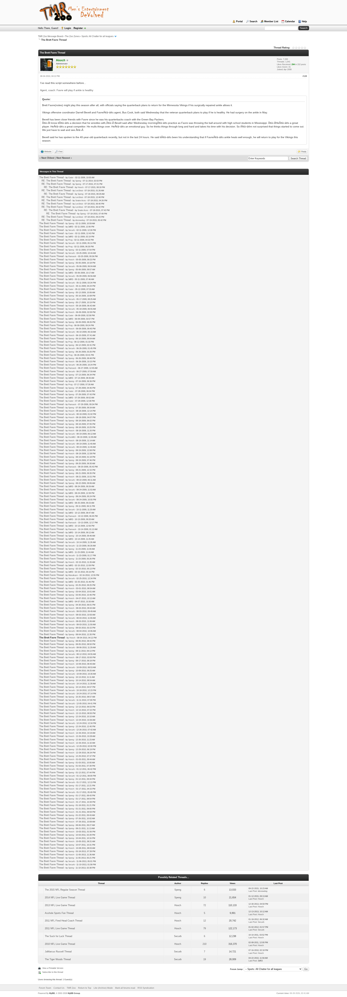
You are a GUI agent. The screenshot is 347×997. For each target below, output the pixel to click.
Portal (239, 21)
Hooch (80, 187)
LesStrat (79, 190)
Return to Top (84, 988)
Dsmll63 (71, 437)
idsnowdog (80, 220)
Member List (271, 21)
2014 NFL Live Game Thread (60, 897)
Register (78, 28)
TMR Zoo (71, 988)
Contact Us (58, 988)
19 (204, 959)
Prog (70, 240)
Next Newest (63, 158)
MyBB (52, 993)
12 (204, 920)
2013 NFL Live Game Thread (60, 905)
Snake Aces (80, 200)
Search (253, 21)
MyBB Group (74, 993)
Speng (78, 181)
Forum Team (45, 988)
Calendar (290, 21)
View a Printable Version (52, 968)
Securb (71, 230)
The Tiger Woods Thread (58, 959)
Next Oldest (47, 158)
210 (204, 944)
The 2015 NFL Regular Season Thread (65, 889)
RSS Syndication (146, 988)
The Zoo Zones (72, 36)
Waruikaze (73, 575)
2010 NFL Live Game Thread (60, 944)
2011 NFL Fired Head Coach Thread (63, 920)
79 (204, 928)
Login (68, 28)
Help (304, 21)
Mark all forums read (125, 988)
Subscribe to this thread (52, 972)
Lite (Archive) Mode (103, 988)
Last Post (253, 891)
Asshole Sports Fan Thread (59, 913)
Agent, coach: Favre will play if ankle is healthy (66, 90)
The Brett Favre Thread (51, 177)
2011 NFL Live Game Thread (60, 928)
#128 (305, 76)
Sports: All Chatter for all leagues (97, 36)
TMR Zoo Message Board (50, 36)
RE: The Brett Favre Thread (56, 180)
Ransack (72, 256)
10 (204, 897)
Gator (70, 177)
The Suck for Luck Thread (58, 936)
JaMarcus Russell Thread (58, 951)
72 (204, 905)
